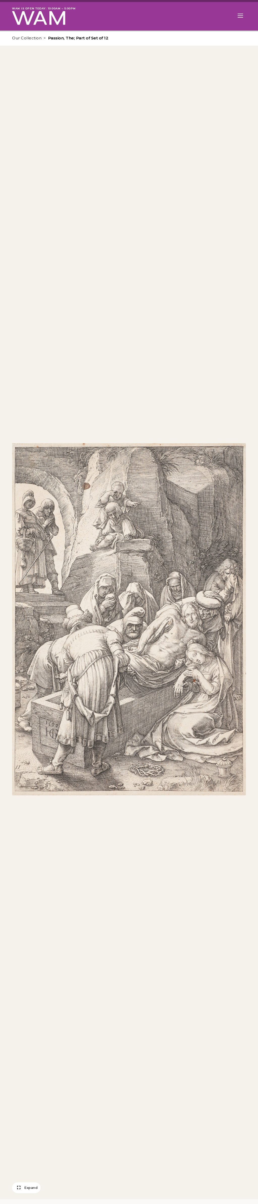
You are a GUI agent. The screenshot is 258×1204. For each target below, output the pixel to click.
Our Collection (27, 38)
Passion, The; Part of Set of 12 (78, 38)
